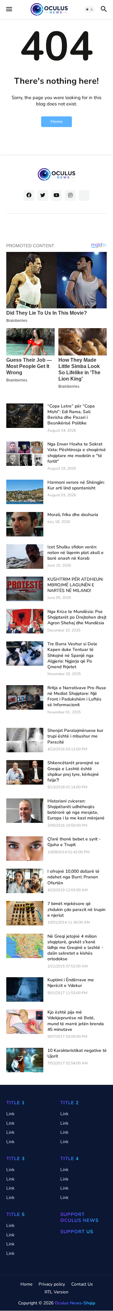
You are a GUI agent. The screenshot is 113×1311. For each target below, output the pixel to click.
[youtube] (56, 195)
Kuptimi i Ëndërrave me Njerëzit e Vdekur (70, 983)
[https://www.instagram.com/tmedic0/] (84, 195)
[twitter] (42, 195)
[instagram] (70, 195)
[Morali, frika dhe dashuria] (24, 524)
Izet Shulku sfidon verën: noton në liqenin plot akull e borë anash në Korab (75, 552)
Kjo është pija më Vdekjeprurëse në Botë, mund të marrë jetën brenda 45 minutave (75, 1021)
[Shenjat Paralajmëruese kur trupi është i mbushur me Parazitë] (24, 740)
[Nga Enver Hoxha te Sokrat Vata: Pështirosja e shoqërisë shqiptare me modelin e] (24, 453)
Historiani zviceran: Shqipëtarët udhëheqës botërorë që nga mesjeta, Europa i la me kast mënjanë (76, 809)
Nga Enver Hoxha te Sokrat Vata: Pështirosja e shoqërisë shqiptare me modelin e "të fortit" (76, 452)
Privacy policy (52, 1284)
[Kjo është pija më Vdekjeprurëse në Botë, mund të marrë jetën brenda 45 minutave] (24, 1022)
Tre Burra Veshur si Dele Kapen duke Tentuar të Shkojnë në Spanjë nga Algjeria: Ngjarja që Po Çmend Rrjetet (72, 655)
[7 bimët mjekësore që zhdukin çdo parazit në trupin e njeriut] (24, 913)
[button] (8, 9)
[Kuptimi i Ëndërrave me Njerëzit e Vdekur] (24, 989)
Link (10, 1114)
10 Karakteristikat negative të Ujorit (77, 1053)
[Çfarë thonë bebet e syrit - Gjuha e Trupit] (24, 848)
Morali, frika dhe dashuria (72, 515)
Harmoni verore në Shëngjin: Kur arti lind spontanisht (76, 485)
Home (56, 122)
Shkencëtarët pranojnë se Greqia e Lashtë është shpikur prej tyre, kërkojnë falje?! (73, 771)
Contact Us (82, 1284)
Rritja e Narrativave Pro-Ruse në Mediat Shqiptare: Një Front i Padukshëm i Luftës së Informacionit (76, 696)
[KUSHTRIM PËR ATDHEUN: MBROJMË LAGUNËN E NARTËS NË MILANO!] (24, 589)
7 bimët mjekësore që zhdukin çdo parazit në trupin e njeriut (76, 909)
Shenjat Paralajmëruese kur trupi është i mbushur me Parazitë (75, 736)
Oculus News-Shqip (75, 1303)
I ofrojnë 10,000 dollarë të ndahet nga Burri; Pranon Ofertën (73, 877)
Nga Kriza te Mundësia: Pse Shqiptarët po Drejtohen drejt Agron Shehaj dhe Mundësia (76, 617)
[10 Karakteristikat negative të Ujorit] (24, 1060)
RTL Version (56, 1292)
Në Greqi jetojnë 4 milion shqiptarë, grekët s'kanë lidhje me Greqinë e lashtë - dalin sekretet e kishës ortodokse (75, 948)
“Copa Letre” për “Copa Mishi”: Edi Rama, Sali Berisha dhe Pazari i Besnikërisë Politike (71, 414)
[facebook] (29, 195)
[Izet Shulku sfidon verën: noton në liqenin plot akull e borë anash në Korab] (24, 556)
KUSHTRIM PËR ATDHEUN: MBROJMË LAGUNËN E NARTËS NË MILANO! (75, 585)
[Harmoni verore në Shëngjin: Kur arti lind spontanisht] (24, 492)
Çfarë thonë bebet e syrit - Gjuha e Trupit (74, 842)
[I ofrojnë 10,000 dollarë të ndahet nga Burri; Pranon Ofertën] (24, 881)
